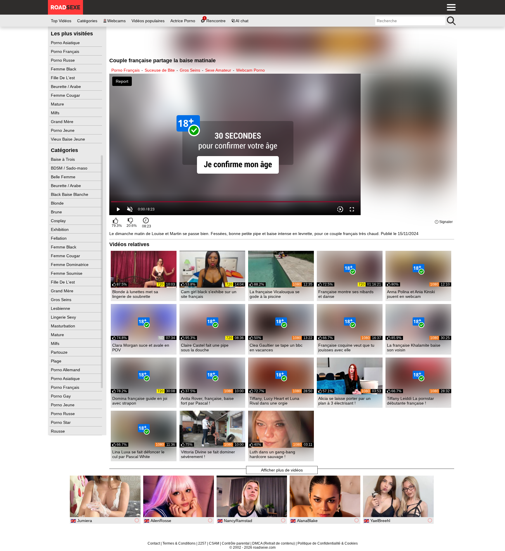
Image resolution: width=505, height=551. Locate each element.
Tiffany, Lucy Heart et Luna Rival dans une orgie (274, 400)
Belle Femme (64, 177)
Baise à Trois (63, 159)
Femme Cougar (66, 95)
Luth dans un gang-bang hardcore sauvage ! (272, 454)
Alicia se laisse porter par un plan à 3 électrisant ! (344, 400)
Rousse (58, 431)
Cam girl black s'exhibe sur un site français (208, 294)
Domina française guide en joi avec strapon (139, 400)
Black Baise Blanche (70, 194)
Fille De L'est (63, 77)
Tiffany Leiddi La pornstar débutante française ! (410, 400)
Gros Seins (61, 299)
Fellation (59, 238)
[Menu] (449, 7)
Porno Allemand (66, 369)
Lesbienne (61, 308)
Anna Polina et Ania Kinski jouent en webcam (411, 294)
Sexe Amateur (218, 70)
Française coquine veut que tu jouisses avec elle (346, 347)
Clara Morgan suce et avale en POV (140, 347)
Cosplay (59, 220)
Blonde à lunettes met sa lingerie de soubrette (135, 294)
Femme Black (64, 69)
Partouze (60, 352)
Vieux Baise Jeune (68, 139)
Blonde (58, 203)
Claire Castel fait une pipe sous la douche (205, 347)
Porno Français (65, 51)
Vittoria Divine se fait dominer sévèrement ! (208, 454)
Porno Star (61, 422)
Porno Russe (63, 60)
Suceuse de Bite (160, 70)
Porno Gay (61, 396)
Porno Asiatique (66, 42)
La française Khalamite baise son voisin (413, 347)
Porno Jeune (63, 130)
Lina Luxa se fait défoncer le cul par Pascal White (138, 454)
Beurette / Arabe (66, 86)
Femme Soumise (67, 273)
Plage (57, 361)
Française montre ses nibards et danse (345, 294)
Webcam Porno (250, 70)
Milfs (55, 112)
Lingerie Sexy (64, 317)
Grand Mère (63, 121)
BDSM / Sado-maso (70, 168)
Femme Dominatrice (70, 264)
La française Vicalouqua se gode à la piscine (275, 294)
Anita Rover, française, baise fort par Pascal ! (207, 400)
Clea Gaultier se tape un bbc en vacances (276, 347)
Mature (58, 104)
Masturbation (63, 326)
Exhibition (60, 229)
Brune (57, 212)
